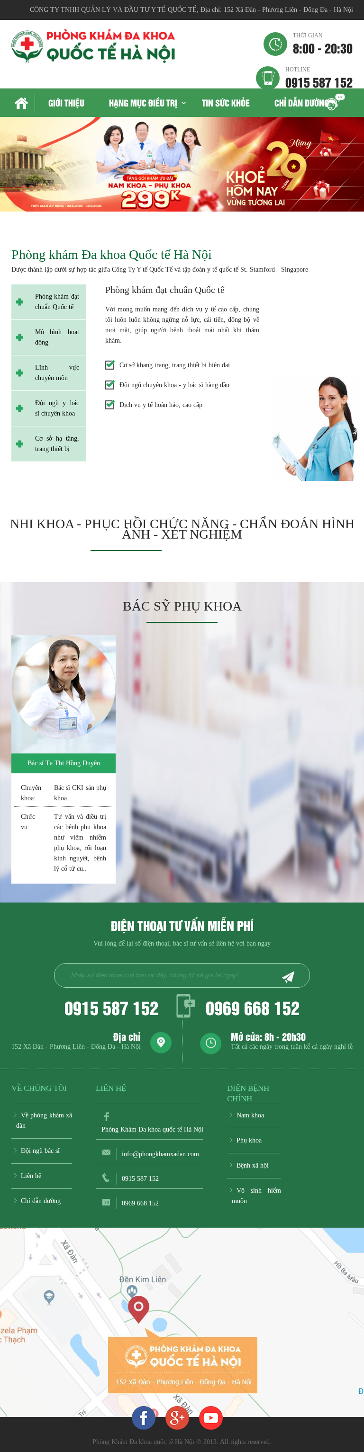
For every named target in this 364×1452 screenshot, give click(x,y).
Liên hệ (31, 1175)
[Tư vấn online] (177, 1417)
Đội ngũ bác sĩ (40, 1150)
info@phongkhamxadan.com (160, 1154)
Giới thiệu (66, 102)
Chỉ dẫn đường (301, 102)
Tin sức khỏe (226, 102)
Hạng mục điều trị (143, 102)
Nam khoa (250, 1115)
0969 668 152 (253, 1007)
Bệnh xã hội (253, 1165)
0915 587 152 (319, 77)
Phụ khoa (249, 1140)
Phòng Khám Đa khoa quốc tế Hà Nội (152, 1129)
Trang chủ (23, 103)
